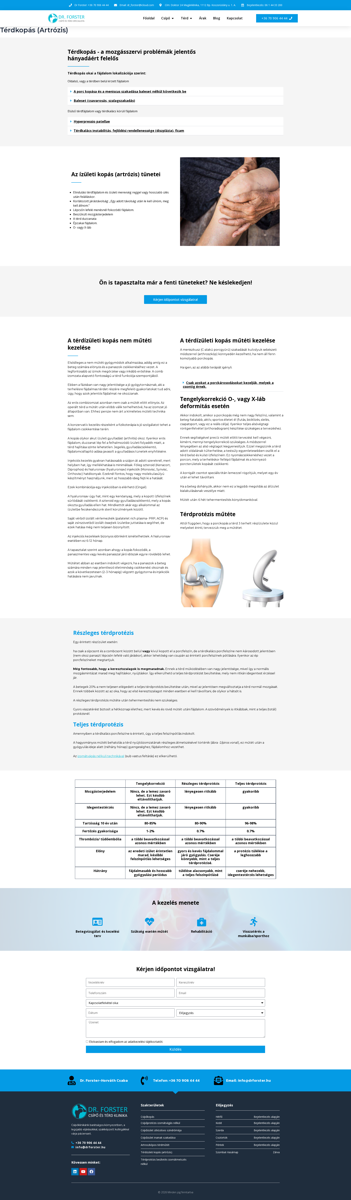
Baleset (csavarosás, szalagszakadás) (104, 100)
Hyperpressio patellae (92, 121)
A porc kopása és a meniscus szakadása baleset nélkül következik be (130, 91)
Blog (216, 18)
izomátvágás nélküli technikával (101, 756)
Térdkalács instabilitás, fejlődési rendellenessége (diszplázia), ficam (129, 130)
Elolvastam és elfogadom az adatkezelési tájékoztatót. (126, 1042)
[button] (175, 91)
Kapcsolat (235, 18)
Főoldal (149, 18)
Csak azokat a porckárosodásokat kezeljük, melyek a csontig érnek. (228, 384)
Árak (202, 18)
